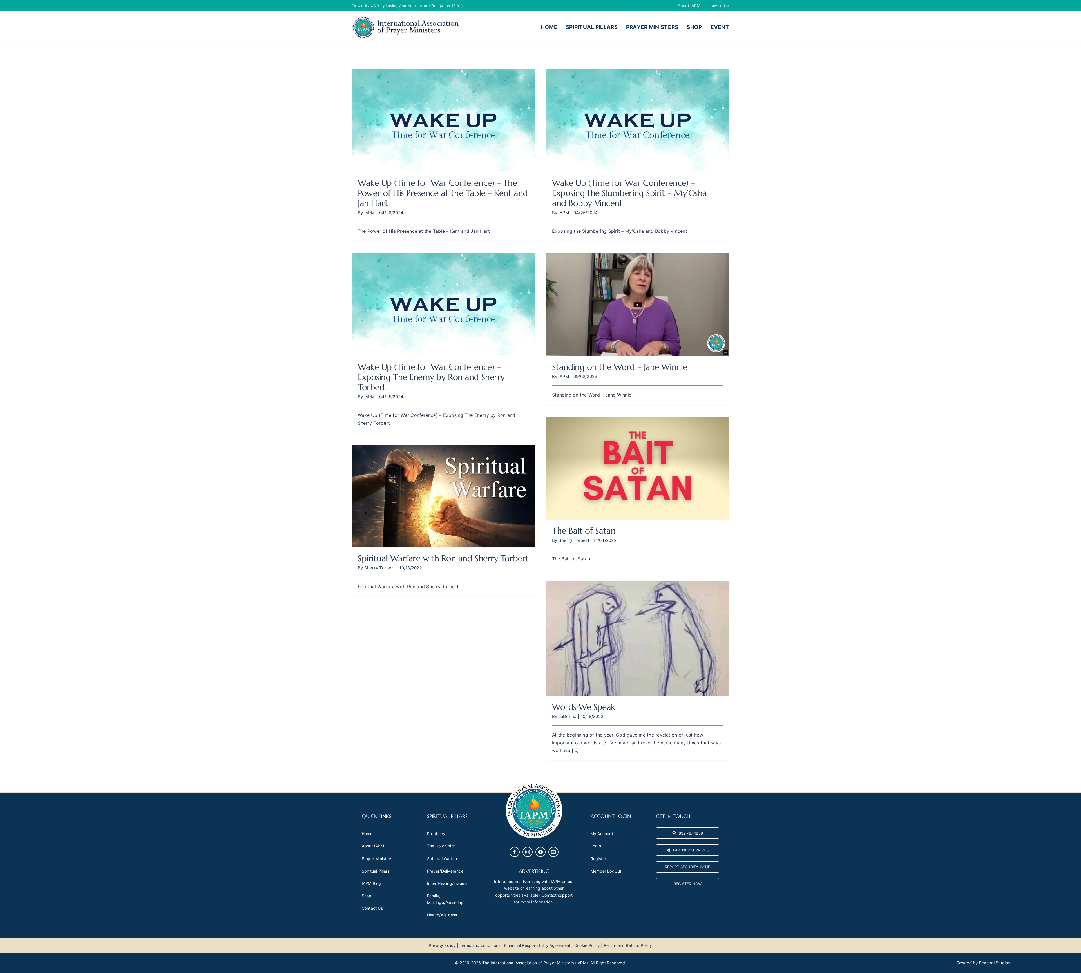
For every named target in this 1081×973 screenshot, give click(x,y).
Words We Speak (583, 707)
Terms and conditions (480, 945)
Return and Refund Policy (628, 945)
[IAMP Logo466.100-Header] (405, 18)
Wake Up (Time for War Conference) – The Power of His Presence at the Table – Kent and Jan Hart (443, 193)
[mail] (553, 852)
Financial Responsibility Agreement (537, 945)
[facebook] (515, 852)
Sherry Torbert (574, 540)
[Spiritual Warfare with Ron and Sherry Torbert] (443, 496)
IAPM (369, 212)
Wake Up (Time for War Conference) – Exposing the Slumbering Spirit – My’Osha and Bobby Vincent (629, 193)
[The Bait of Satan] (637, 468)
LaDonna (568, 716)
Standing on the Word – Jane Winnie (619, 367)
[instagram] (527, 852)
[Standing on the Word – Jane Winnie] (637, 304)
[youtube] (540, 852)
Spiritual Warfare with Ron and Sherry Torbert (443, 558)
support (565, 895)
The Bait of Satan (583, 530)
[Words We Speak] (637, 638)
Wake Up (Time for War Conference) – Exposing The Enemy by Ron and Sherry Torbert (431, 377)
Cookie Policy (587, 945)
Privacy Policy (442, 945)
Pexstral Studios (994, 962)
